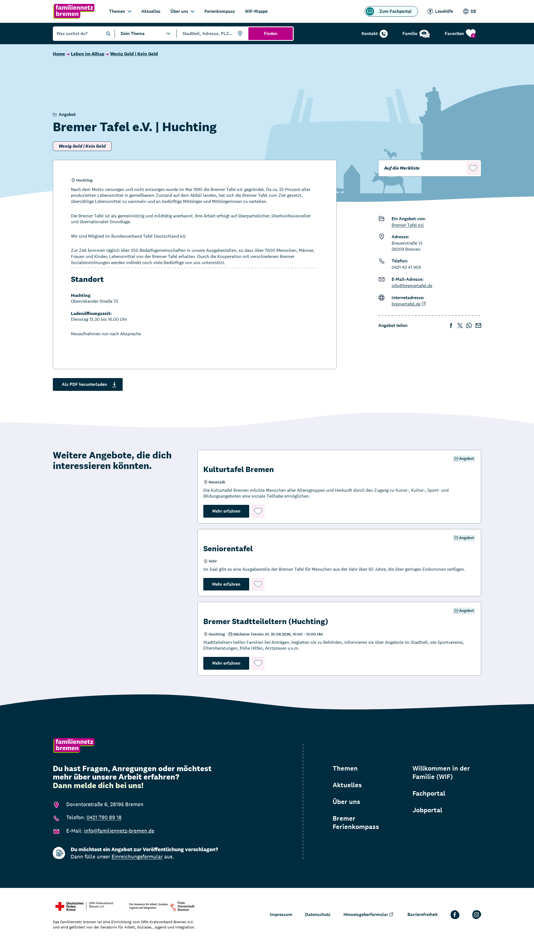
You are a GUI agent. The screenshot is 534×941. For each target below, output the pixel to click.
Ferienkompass (219, 11)
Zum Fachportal (395, 11)
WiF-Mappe (256, 11)
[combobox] (211, 33)
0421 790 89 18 (104, 817)
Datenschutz (317, 914)
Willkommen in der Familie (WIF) (441, 772)
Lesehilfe (444, 11)
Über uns (179, 11)
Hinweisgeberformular (365, 914)
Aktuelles (150, 11)
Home (59, 54)
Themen (117, 11)
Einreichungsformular (137, 856)
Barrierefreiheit (422, 914)
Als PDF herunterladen (84, 384)
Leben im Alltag (87, 54)
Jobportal (427, 810)
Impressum (281, 914)
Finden (270, 33)
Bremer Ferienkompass (356, 822)
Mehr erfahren (230, 511)
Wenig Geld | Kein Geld (134, 54)
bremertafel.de (406, 304)
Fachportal (428, 793)
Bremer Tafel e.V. (408, 225)
